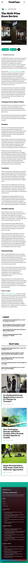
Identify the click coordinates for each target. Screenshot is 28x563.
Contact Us (5, 503)
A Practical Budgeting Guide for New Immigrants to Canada (12, 335)
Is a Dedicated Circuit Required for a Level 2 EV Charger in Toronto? (14, 320)
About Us (4, 501)
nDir (6, 9)
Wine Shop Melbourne (10, 293)
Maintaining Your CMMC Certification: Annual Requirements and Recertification (13, 529)
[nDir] (2, 9)
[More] (18, 49)
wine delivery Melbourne (15, 71)
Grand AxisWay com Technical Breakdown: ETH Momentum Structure (13, 557)
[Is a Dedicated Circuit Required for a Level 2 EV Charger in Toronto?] (14, 383)
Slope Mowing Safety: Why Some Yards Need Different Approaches (14, 330)
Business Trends (7, 41)
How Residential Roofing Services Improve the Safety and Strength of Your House (14, 538)
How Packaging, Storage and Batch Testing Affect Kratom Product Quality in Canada (14, 325)
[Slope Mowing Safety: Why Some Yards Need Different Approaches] (14, 453)
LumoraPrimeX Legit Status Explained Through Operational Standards (13, 554)
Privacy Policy (5, 506)
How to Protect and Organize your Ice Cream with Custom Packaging (13, 368)
